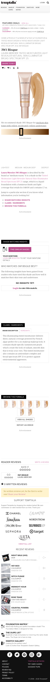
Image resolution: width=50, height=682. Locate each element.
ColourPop (6, 31)
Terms (4, 675)
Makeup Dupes (11, 8)
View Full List (25, 544)
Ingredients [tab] (25, 331)
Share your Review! (17, 494)
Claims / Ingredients (15, 203)
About (5, 661)
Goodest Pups (34, 667)
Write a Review (42, 462)
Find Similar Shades (19, 249)
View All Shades (25, 419)
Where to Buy (8, 63)
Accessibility (7, 678)
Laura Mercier (9, 53)
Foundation (40, 38)
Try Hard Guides (35, 664)
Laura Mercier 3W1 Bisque (14, 172)
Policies (5, 667)
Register (16, 258)
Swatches (30, 7)
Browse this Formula (15, 206)
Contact (5, 664)
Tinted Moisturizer (10, 41)
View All (25, 23)
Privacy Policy (8, 673)
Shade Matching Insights (17, 200)
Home (3, 38)
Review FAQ (6, 670)
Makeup (23, 38)
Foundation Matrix (20, 8)
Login (42, 3)
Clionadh (5, 28)
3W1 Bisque (9, 50)
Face (30, 38)
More (38, 7)
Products (13, 38)
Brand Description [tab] (10, 331)
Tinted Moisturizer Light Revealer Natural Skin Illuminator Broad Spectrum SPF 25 (23, 43)
